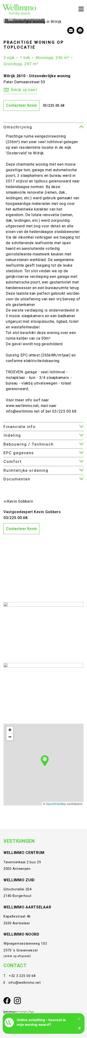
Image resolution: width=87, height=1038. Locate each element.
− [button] (10, 737)
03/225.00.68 (53, 105)
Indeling (12, 435)
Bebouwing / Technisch (28, 444)
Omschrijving (17, 127)
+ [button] (10, 730)
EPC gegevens (18, 452)
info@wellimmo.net (25, 982)
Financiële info (19, 426)
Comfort (12, 461)
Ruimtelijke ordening (25, 470)
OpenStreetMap (56, 804)
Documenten (16, 479)
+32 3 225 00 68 (22, 976)
